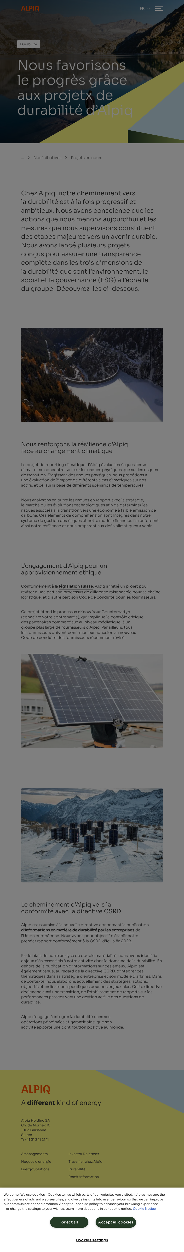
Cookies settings (92, 1240)
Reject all (69, 1222)
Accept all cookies (115, 1222)
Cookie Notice (144, 1209)
